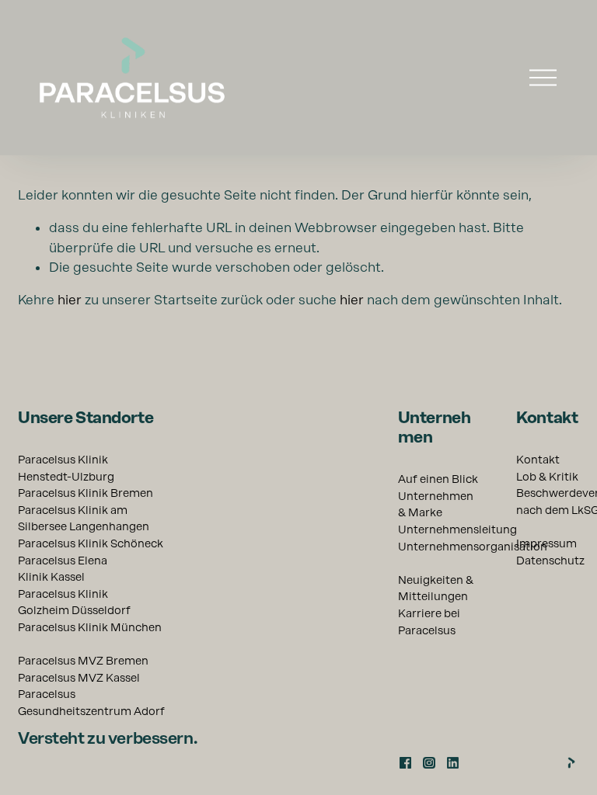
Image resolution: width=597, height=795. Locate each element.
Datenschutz (550, 561)
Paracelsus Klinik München (90, 627)
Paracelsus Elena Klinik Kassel (62, 569)
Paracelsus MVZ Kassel (79, 678)
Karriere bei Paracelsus (429, 621)
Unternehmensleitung (457, 529)
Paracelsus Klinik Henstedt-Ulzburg (66, 468)
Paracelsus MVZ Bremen (83, 661)
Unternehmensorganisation (472, 547)
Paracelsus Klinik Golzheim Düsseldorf (74, 602)
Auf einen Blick (438, 479)
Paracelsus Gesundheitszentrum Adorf (91, 702)
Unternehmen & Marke (435, 504)
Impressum (546, 543)
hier (70, 299)
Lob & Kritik (547, 477)
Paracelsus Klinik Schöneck (90, 543)
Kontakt (538, 460)
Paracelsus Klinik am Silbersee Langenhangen (83, 518)
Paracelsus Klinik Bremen (85, 493)
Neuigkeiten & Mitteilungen (435, 588)
